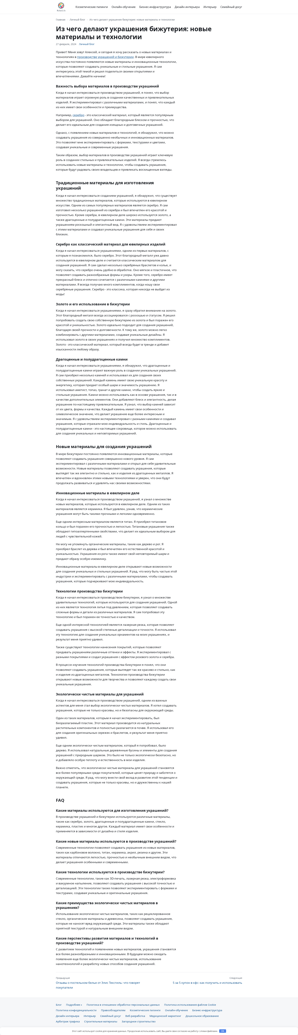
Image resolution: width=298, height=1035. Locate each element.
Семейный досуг (231, 7)
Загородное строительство (139, 1021)
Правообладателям (113, 1010)
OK (222, 1031)
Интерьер (210, 7)
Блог (59, 1004)
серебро (78, 115)
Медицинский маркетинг (165, 1016)
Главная (60, 19)
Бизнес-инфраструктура (155, 7)
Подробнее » (74, 1004)
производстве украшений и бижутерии (105, 57)
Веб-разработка (135, 1016)
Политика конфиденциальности (76, 1010)
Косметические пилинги (92, 7)
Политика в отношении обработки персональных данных (123, 1004)
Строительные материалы (100, 1021)
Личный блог (77, 19)
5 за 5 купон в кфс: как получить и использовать (207, 980)
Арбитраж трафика (68, 1021)
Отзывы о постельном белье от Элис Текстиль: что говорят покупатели (98, 982)
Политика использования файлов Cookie (190, 1004)
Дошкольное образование (202, 1016)
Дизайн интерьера (187, 7)
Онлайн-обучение (124, 7)
